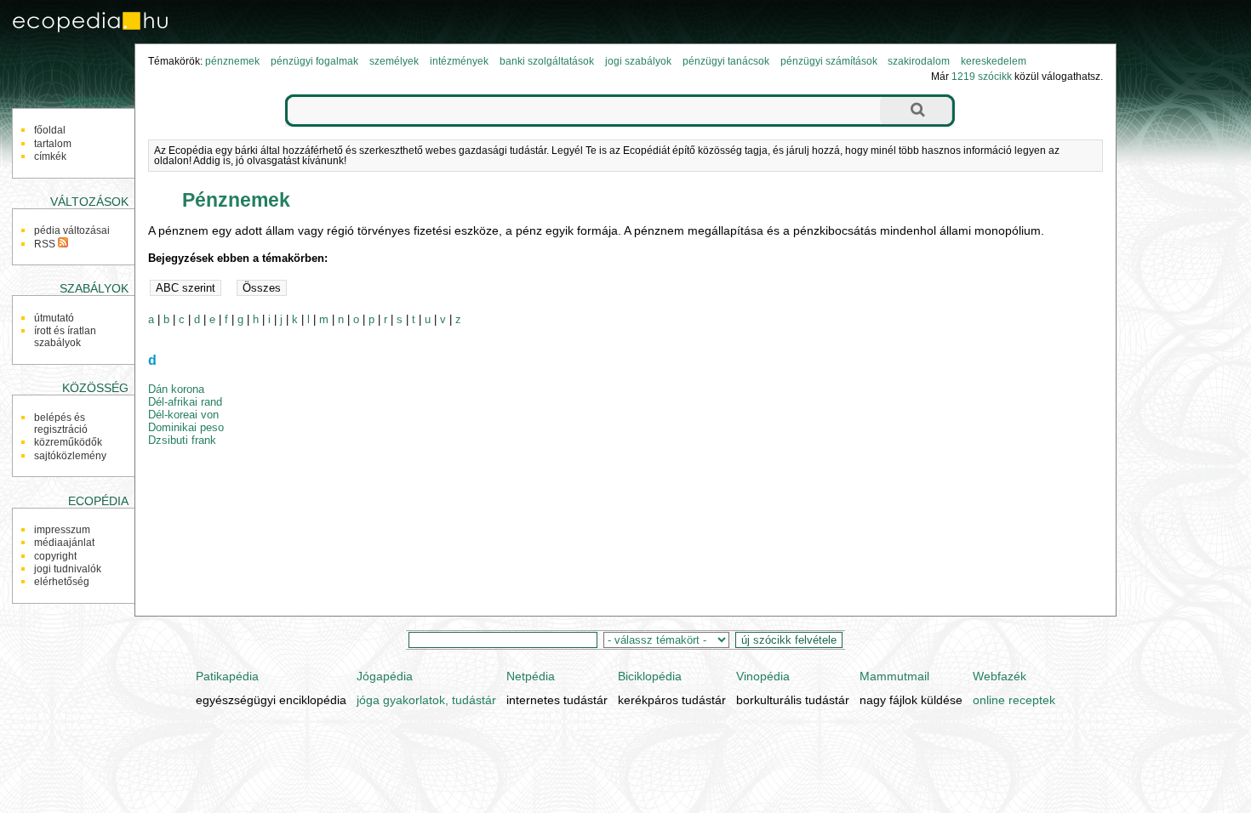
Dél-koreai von (183, 414)
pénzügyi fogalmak (314, 61)
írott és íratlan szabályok (65, 337)
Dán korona (176, 389)
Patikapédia (227, 676)
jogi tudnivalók (67, 569)
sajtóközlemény (70, 456)
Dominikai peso (186, 427)
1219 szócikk (981, 76)
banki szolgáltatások (547, 61)
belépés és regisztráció (61, 423)
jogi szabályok (638, 61)
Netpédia (530, 676)
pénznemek (232, 61)
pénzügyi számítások (828, 61)
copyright (55, 556)
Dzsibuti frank (182, 440)
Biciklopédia (650, 676)
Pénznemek (236, 200)
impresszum (62, 530)
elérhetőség (61, 582)
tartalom (52, 144)
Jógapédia (385, 676)
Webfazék (999, 676)
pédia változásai (72, 230)
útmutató (54, 318)
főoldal (50, 130)
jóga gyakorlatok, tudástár (426, 700)
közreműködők (68, 442)
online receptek (1014, 700)
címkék (50, 156)
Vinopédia (763, 676)
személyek (394, 61)
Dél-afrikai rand (185, 401)
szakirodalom (919, 61)
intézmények (459, 61)
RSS (46, 244)
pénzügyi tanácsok (726, 61)
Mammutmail (894, 676)
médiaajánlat (64, 543)
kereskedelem (993, 61)
